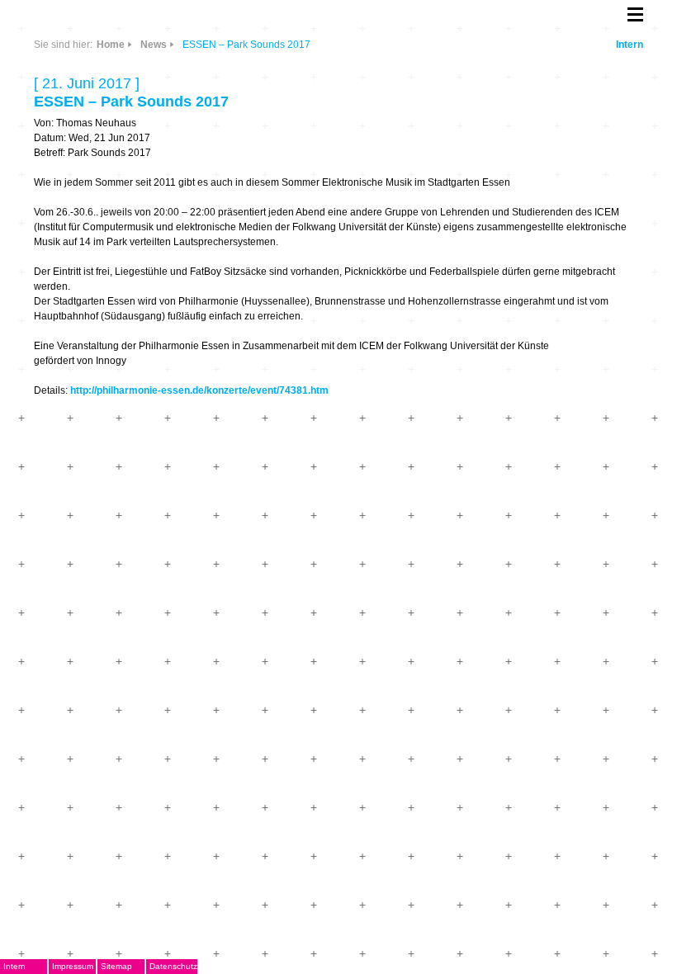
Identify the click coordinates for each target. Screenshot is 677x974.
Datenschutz (173, 966)
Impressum (72, 966)
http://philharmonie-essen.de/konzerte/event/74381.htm (199, 390)
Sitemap (116, 966)
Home (111, 44)
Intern (629, 44)
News (153, 44)
